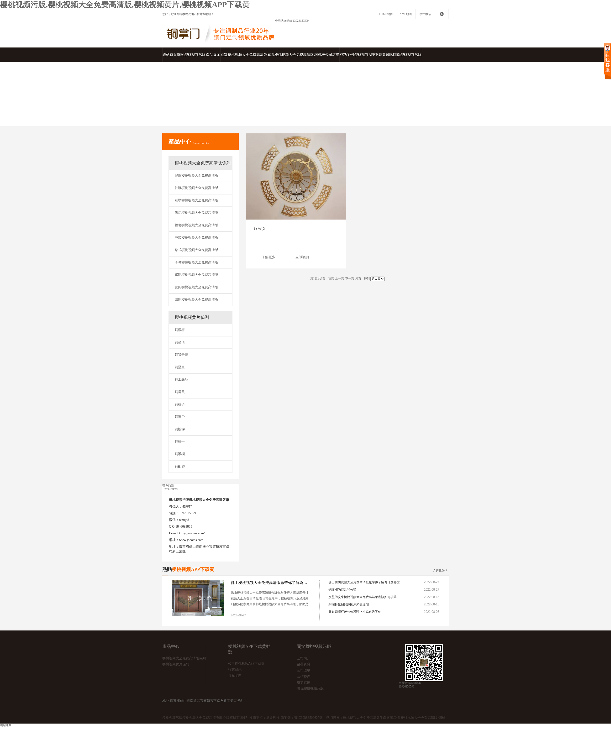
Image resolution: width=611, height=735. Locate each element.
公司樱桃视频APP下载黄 (246, 663)
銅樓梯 (180, 429)
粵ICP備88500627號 (308, 717)
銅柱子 (180, 404)
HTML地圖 (386, 14)
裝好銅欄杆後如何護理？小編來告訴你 (354, 612)
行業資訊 (235, 669)
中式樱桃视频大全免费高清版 (196, 237)
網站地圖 (197, 729)
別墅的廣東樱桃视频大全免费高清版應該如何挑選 (362, 597)
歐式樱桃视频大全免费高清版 (196, 250)
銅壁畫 (180, 367)
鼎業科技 (272, 717)
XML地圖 (406, 14)
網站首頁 (170, 55)
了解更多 (268, 257)
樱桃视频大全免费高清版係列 (203, 163)
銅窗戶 (180, 417)
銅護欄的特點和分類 (342, 589)
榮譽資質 (303, 664)
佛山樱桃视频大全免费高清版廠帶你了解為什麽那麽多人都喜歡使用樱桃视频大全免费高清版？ (366, 582)
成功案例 (347, 55)
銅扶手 (180, 441)
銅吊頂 (250, 120)
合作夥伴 (303, 676)
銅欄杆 (319, 55)
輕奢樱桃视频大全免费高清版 (196, 225)
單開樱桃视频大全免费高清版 (196, 275)
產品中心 (206, 120)
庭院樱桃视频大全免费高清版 (290, 55)
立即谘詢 (302, 257)
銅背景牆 (181, 355)
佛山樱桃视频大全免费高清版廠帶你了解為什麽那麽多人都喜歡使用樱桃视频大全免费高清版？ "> (270, 583)
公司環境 (332, 55)
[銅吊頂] (296, 176)
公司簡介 (303, 658)
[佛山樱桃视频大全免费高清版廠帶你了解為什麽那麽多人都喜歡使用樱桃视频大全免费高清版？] (198, 598)
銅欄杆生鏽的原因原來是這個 (348, 604)
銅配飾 (180, 466)
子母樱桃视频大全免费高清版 (196, 262)
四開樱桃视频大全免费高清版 (196, 299)
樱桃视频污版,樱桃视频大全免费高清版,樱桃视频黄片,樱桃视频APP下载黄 (125, 4)
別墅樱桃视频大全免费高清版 (244, 55)
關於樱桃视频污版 (191, 55)
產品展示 (213, 55)
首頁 (193, 120)
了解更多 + (439, 570)
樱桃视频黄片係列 (229, 120)
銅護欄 (180, 454)
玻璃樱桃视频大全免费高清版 (196, 188)
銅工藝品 (181, 379)
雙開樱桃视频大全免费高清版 (196, 287)
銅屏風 (180, 392)
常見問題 (235, 675)
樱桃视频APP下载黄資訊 (373, 55)
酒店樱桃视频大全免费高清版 (196, 213)
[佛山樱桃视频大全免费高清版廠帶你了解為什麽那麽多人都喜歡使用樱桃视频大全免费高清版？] (304, 616)
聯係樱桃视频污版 (407, 55)
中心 (189, 141)
